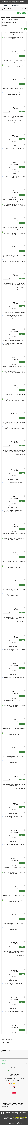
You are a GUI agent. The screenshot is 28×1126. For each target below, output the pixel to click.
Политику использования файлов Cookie (17, 1117)
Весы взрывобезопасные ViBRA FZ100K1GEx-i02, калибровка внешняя (14, 562)
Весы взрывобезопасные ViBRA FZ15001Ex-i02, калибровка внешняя (14, 645)
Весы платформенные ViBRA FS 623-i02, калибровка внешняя (14, 1007)
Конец (7, 1042)
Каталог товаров (5, 13)
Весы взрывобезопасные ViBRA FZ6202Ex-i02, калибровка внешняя (14, 673)
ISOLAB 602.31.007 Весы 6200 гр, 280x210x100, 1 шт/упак (14, 61)
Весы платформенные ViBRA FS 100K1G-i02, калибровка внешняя (14, 840)
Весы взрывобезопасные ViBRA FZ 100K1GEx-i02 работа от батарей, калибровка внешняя (14, 283)
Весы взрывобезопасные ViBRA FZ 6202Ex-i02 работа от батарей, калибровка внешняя (14, 395)
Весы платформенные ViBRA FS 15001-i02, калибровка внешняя (14, 924)
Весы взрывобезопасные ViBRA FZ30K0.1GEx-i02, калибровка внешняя (14, 617)
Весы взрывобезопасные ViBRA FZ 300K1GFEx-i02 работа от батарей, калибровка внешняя (14, 200)
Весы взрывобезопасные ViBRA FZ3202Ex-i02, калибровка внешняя (14, 701)
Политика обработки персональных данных (10, 1108)
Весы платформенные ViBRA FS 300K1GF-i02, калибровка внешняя (14, 757)
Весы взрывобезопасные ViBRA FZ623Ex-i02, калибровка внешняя (14, 729)
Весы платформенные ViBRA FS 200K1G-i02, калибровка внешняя (14, 812)
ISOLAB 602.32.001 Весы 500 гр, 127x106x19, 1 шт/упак (14, 33)
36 (19, 1043)
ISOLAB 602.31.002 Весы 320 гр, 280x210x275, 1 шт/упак (14, 144)
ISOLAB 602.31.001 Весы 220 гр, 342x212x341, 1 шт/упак (14, 172)
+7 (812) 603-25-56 (6, 5)
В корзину (22, 56)
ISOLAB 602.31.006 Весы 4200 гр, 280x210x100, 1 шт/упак (14, 89)
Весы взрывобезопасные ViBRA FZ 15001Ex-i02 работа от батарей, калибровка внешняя (14, 367)
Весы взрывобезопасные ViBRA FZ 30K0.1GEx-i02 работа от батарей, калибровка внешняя (14, 339)
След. (3, 1042)
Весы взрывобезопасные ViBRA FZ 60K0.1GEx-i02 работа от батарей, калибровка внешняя (14, 311)
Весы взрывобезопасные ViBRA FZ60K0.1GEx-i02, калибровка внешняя (14, 590)
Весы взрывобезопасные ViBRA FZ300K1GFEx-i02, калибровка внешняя (14, 478)
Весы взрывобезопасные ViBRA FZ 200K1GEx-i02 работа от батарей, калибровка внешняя (14, 256)
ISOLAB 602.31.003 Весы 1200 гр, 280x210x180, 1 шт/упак (14, 116)
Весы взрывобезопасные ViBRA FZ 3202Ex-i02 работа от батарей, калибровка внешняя (14, 423)
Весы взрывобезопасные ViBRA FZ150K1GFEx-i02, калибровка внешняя (14, 506)
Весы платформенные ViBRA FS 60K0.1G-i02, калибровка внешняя (14, 868)
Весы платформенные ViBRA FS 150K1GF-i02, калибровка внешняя (14, 784)
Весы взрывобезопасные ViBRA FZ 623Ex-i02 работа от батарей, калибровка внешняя (14, 450)
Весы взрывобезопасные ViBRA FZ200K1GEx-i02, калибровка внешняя (14, 534)
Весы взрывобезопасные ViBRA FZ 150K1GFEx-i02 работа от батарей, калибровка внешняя (14, 228)
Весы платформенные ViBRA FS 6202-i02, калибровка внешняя (14, 952)
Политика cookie (4, 1106)
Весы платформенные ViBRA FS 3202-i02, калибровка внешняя (14, 979)
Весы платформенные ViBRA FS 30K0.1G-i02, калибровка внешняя (14, 896)
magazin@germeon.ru (17, 5)
